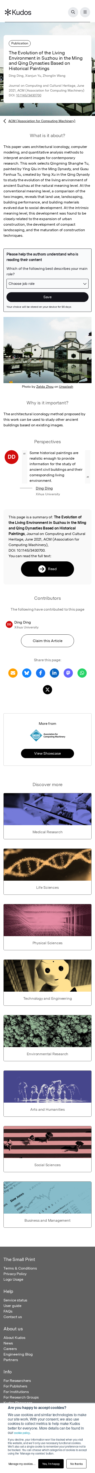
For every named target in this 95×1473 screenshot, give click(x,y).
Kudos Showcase (17, 1403)
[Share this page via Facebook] (40, 672)
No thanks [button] (76, 1464)
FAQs (7, 1311)
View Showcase (47, 753)
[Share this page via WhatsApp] (82, 672)
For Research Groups (21, 1397)
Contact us (12, 1317)
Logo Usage (13, 1279)
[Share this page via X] (47, 689)
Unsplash (66, 386)
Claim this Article (47, 641)
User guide (12, 1306)
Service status (15, 1300)
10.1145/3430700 (28, 95)
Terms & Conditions (20, 1268)
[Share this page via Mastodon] (68, 672)
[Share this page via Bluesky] (27, 672)
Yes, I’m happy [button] (51, 1464)
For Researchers (17, 1380)
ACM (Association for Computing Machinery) (41, 121)
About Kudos (14, 1337)
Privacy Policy (15, 1274)
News (8, 1343)
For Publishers (15, 1386)
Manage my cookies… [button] (22, 1464)
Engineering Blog (18, 1354)
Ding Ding (44, 488)
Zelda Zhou (44, 386)
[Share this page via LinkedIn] (54, 672)
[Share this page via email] (13, 672)
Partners (10, 1360)
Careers (10, 1349)
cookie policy (22, 1433)
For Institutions (16, 1392)
